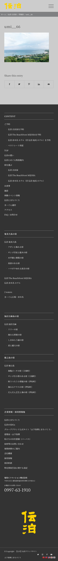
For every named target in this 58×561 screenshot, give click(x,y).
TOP (6, 150)
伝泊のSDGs (9, 424)
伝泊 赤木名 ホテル (12, 282)
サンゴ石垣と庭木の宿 (17, 252)
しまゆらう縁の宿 (15, 340)
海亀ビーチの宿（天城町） (19, 370)
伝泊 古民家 (13, 170)
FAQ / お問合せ (11, 214)
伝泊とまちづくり (12, 200)
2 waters (8, 292)
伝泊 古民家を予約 (16, 129)
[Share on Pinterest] (29, 84)
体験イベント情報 (12, 195)
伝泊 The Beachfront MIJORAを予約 (24, 134)
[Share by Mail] (49, 84)
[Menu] (50, 6)
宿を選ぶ (8, 165)
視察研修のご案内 (12, 448)
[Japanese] (51, 557)
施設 (6, 190)
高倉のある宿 (14, 263)
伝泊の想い (9, 155)
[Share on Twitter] (19, 84)
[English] (49, 557)
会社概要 (8, 453)
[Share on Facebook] (9, 84)
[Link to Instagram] (42, 554)
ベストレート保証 (15, 145)
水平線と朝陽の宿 (15, 257)
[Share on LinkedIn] (39, 84)
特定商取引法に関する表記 (16, 467)
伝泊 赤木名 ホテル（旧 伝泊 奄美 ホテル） (26, 180)
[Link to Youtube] (51, 554)
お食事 (7, 185)
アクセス (8, 209)
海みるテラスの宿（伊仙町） (20, 386)
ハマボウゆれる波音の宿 (18, 268)
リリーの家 (13, 329)
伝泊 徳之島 (9, 365)
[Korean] (54, 557)
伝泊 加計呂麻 (10, 324)
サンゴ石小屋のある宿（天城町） (22, 376)
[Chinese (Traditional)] (46, 557)
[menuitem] (12, 557)
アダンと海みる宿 (15, 247)
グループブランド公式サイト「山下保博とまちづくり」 (28, 429)
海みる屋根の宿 (15, 334)
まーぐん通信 (10, 205)
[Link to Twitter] (38, 554)
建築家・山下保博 (12, 434)
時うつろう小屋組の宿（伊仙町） (22, 381)
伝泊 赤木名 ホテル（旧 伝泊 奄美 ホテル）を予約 (29, 140)
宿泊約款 (8, 463)
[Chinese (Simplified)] (43, 557)
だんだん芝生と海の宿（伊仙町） (22, 392)
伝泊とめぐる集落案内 (14, 160)
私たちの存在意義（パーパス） (17, 439)
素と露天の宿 (14, 345)
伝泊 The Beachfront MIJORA (21, 175)
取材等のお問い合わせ (14, 443)
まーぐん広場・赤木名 (14, 297)
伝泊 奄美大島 (10, 241)
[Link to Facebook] (47, 554)
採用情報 (8, 458)
